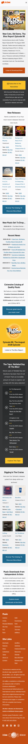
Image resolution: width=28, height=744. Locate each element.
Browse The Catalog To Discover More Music (14, 209)
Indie (16, 618)
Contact (4, 660)
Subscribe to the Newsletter (15, 85)
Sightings (17, 646)
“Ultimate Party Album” (16, 397)
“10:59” (11, 452)
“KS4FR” (11, 428)
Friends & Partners (20, 648)
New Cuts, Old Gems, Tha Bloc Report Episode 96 (14, 35)
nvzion (10, 715)
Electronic (18, 626)
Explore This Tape (14, 461)
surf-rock (10, 512)
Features (4, 646)
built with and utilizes (10, 720)
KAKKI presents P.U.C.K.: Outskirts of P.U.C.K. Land (7, 183)
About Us (5, 657)
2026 (7, 147)
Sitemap (17, 654)
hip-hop (10, 150)
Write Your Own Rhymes (7, 139)
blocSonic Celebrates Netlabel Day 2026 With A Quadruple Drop (14, 257)
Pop (3, 629)
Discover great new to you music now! (14, 310)
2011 (20, 540)
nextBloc (17, 643)
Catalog (4, 618)
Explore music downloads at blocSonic (14, 600)
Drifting (4, 533)
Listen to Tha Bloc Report (14, 350)
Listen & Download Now (14, 70)
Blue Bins (18, 497)
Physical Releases (7, 623)
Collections (5, 651)
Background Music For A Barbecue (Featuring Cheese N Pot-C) (20, 143)
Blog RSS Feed (19, 657)
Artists (4, 621)
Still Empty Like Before (7, 499)
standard (19, 509)
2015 (20, 504)
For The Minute (19, 533)
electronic (5, 545)
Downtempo (18, 621)
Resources (18, 651)
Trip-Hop (17, 629)
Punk (16, 623)
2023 (7, 506)
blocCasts (5, 643)
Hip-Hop (5, 626)
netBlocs (17, 632)
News (4, 648)
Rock (3, 632)
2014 (7, 540)
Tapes (4, 654)
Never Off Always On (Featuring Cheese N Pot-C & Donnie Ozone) (20, 183)
